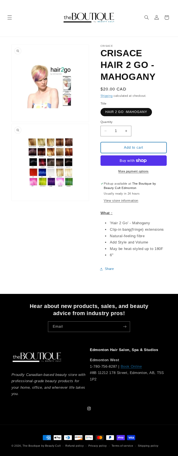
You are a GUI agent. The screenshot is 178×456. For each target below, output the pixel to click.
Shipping (107, 95)
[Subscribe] (125, 326)
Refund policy (74, 446)
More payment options (133, 171)
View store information (121, 200)
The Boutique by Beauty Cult (42, 446)
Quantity (107, 122)
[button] (10, 18)
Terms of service (122, 446)
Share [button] (109, 269)
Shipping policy (148, 446)
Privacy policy (97, 446)
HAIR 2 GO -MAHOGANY (126, 112)
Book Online (131, 366)
